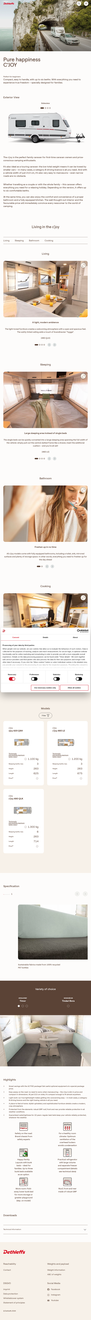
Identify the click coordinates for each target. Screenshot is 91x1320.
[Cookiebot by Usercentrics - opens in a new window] (78, 631)
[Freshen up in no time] (45, 513)
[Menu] (84, 3)
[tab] (42, 108)
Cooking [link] (49, 240)
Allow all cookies (74, 688)
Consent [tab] (15, 637)
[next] (84, 895)
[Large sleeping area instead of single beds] (45, 400)
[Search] (79, 3)
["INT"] (9, 3)
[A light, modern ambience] (45, 289)
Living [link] (6, 240)
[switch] (34, 679)
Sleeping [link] (19, 240)
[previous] (76, 895)
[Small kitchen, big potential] (45, 621)
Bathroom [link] (34, 240)
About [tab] (75, 637)
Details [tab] (45, 637)
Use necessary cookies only (45, 688)
